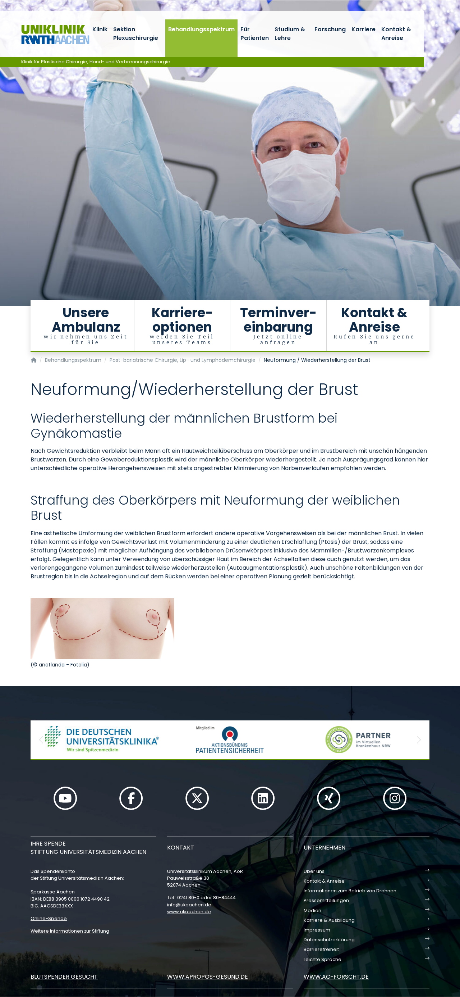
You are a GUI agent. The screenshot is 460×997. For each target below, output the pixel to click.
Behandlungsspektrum (201, 29)
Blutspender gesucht (64, 977)
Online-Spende (49, 918)
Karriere (363, 29)
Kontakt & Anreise (396, 33)
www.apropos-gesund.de (207, 977)
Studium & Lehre (290, 33)
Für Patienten (254, 33)
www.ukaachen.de (189, 912)
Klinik (99, 29)
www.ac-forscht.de (336, 977)
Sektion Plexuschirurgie (135, 33)
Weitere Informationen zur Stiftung (70, 931)
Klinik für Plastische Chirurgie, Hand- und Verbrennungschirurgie (95, 61)
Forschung (330, 29)
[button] (41, 739)
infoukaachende (189, 905)
